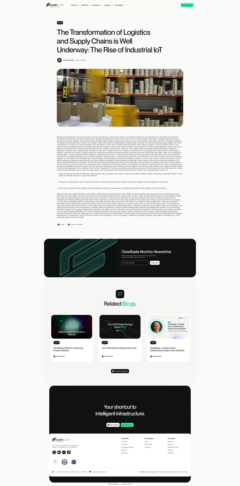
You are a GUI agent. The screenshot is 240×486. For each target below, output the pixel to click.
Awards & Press (173, 447)
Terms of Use (183, 472)
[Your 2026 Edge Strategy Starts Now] (119, 327)
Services (125, 453)
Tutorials (148, 447)
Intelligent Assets (128, 447)
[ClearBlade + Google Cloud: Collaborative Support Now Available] (168, 327)
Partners (170, 453)
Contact (170, 450)
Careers (170, 444)
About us (171, 441)
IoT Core (124, 441)
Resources (148, 444)
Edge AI (124, 450)
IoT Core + (125, 444)
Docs (146, 441)
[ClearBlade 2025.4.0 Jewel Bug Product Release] (71, 327)
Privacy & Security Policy (168, 472)
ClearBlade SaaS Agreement (149, 472)
